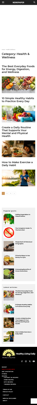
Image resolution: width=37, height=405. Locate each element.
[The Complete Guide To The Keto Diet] (9, 232)
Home (3, 49)
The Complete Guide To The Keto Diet (23, 229)
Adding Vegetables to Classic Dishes (22, 215)
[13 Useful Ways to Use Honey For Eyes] (9, 260)
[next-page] (14, 193)
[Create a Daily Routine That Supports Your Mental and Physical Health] (18, 148)
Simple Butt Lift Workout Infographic (23, 243)
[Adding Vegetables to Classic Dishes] (9, 219)
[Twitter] (29, 361)
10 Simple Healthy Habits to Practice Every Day (18, 100)
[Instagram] (25, 361)
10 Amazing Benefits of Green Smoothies (23, 270)
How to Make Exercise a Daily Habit (17, 164)
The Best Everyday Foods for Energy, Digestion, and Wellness (18, 69)
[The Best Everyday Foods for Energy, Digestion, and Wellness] (18, 84)
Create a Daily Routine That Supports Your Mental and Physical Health (16, 132)
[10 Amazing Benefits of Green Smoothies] (9, 274)
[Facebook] (22, 361)
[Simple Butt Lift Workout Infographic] (9, 246)
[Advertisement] (18, 24)
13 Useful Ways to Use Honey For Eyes (22, 256)
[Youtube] (33, 361)
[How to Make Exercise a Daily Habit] (18, 178)
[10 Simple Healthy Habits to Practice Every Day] (18, 114)
